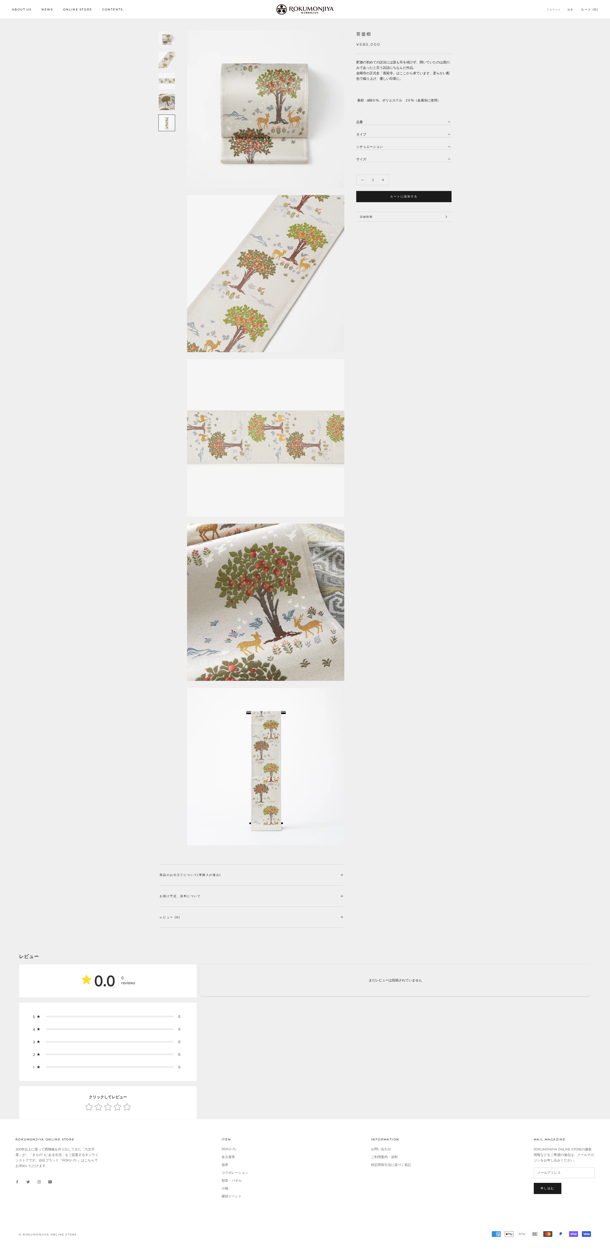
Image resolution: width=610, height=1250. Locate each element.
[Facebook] (17, 1182)
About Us (21, 9)
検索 (570, 9)
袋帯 (225, 1165)
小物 (225, 1188)
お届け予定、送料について (180, 896)
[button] (108, 1016)
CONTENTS (112, 9)
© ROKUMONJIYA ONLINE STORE (48, 1234)
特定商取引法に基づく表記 (391, 1165)
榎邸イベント (232, 1196)
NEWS (47, 9)
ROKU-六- (229, 1149)
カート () (589, 9)
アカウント (554, 9)
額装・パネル (232, 1180)
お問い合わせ (381, 1149)
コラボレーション (235, 1172)
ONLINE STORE (77, 9)
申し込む (547, 1188)
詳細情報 (366, 216)
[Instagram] (39, 1182)
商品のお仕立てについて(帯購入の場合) (190, 875)
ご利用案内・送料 (384, 1157)
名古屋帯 (228, 1157)
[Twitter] (28, 1182)
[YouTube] (50, 1182)
